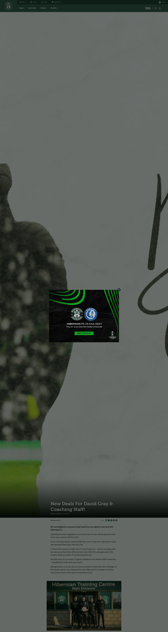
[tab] (119, 290)
